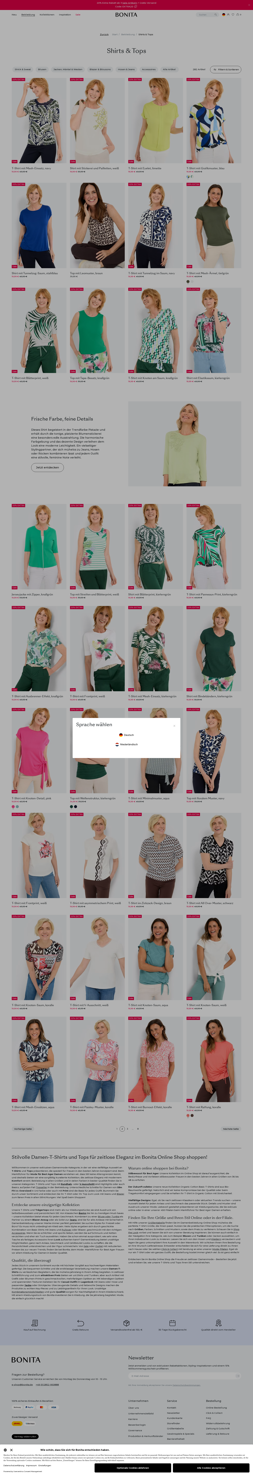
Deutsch (129, 735)
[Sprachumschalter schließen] (174, 726)
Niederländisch (129, 744)
